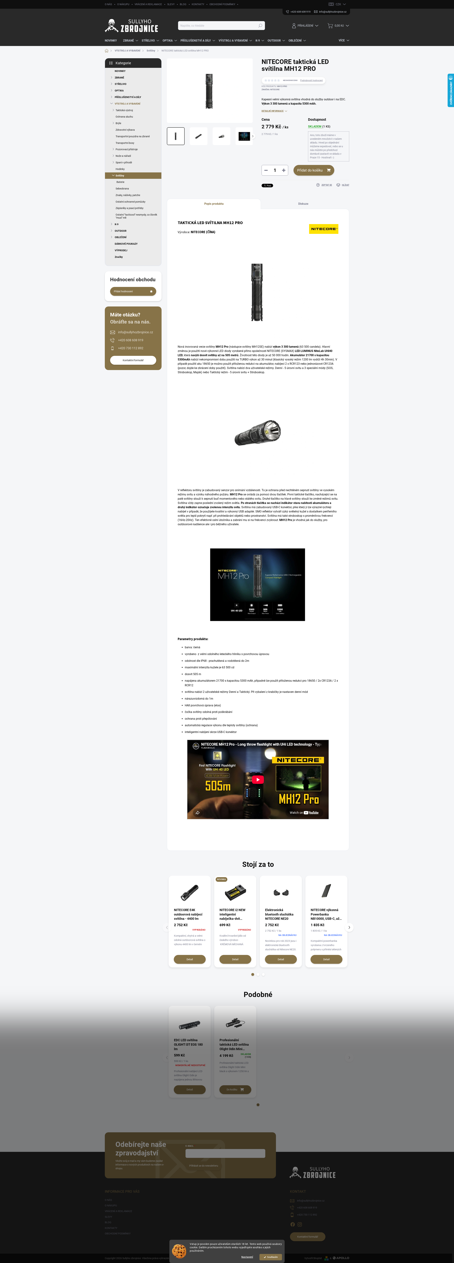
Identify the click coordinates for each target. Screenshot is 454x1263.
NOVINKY (120, 71)
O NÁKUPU (123, 4)
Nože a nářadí (123, 155)
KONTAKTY (198, 4)
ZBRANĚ (119, 77)
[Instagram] (299, 1223)
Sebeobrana (122, 188)
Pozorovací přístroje (127, 149)
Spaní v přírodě (124, 162)
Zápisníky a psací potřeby (129, 208)
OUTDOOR (120, 230)
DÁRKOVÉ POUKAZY (126, 243)
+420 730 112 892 (130, 348)
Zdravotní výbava (125, 129)
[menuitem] (112, 40)
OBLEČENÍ (120, 237)
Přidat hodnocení (123, 291)
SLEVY (171, 4)
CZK (338, 4)
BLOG (183, 4)
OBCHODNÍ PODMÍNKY (222, 4)
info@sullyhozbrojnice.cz (135, 332)
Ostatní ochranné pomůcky (130, 201)
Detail (190, 959)
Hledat (260, 25)
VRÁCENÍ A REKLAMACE (148, 4)
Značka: (270, 89)
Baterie (120, 182)
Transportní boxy (125, 143)
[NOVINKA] (235, 893)
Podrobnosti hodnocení (311, 80)
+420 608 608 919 (130, 340)
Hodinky (120, 169)
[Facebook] (292, 1223)
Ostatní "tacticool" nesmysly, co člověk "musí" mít (136, 216)
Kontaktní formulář (133, 360)
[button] (252, 974)
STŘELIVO (120, 84)
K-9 (116, 224)
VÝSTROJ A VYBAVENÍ (127, 103)
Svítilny (120, 175)
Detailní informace (273, 111)
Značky (119, 257)
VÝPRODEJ (121, 250)
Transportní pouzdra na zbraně (133, 136)
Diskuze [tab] (303, 203)
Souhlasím (272, 1257)
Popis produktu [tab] (214, 203)
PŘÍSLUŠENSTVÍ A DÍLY (128, 97)
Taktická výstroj (124, 110)
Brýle (118, 123)
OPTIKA (119, 90)
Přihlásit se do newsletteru (203, 1165)
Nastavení (247, 1257)
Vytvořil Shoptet (313, 1258)
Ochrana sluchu (124, 116)
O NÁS (108, 4)
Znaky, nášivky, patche (128, 195)
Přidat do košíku (310, 170)
